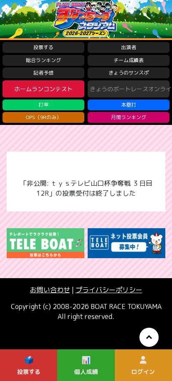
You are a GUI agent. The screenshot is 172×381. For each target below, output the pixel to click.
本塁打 (128, 104)
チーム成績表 (129, 60)
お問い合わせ (50, 289)
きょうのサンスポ (129, 72)
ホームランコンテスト (43, 89)
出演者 (128, 47)
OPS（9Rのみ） (43, 117)
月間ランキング (128, 117)
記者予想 (43, 72)
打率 (43, 104)
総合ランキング (43, 60)
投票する (43, 47)
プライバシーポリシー (109, 289)
